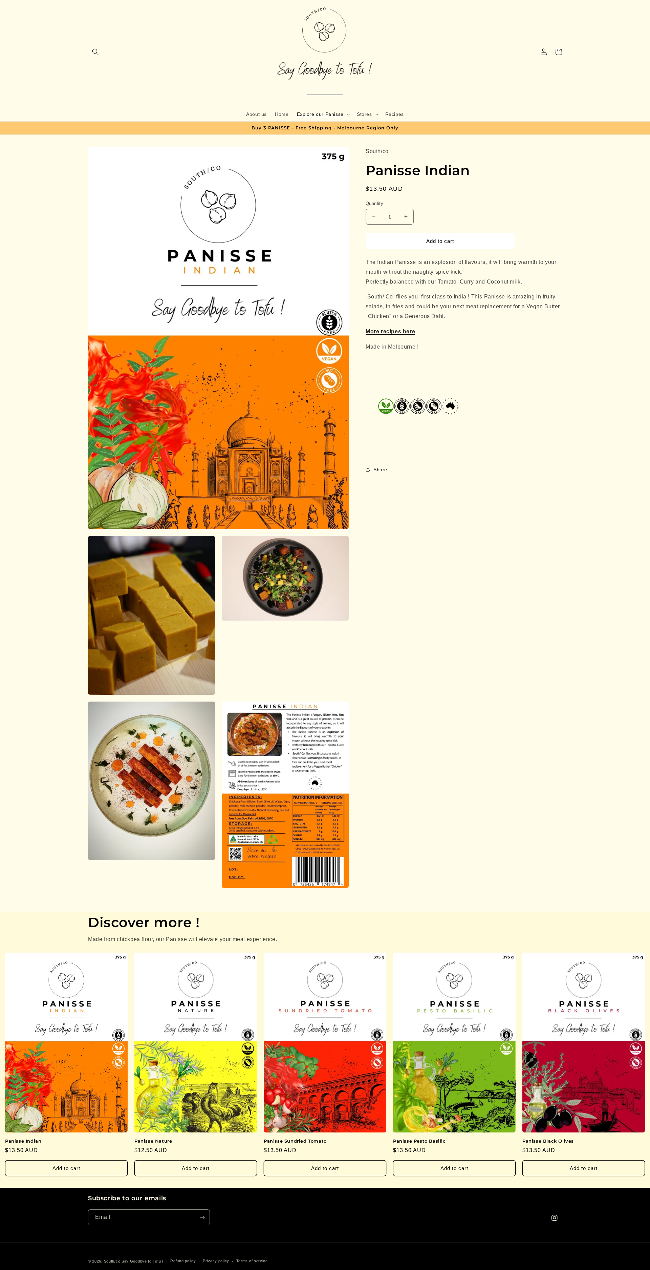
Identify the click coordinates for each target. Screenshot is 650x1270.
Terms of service (252, 1261)
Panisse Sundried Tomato (295, 1141)
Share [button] (380, 469)
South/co (112, 1261)
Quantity (374, 203)
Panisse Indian (23, 1141)
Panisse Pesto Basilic (419, 1141)
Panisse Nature (153, 1141)
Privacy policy (216, 1261)
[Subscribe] (202, 1217)
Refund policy (183, 1261)
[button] (95, 51)
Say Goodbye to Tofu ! (143, 1261)
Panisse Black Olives (548, 1141)
